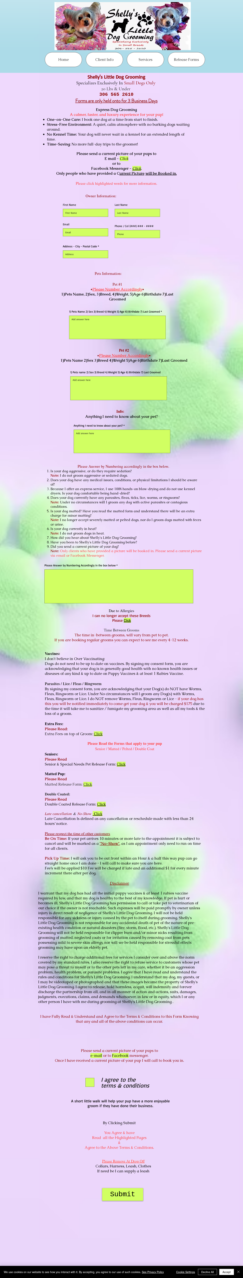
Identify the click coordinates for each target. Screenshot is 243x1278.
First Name (69, 204)
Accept (226, 1272)
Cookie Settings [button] (185, 1272)
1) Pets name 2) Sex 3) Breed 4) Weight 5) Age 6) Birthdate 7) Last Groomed (115, 372)
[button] (104, 59)
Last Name (121, 204)
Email (66, 224)
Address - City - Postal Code (80, 246)
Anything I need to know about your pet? (98, 425)
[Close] (238, 1272)
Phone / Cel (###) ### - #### (134, 226)
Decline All (207, 1272)
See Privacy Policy (153, 1272)
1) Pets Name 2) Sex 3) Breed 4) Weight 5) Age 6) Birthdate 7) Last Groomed (114, 311)
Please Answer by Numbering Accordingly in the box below (80, 565)
